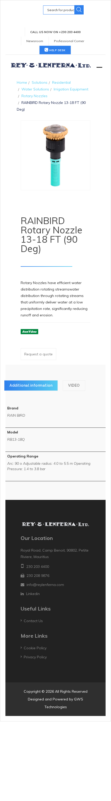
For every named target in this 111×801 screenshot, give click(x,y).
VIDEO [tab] (74, 385)
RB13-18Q (16, 439)
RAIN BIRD (16, 415)
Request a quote (38, 354)
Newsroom (34, 41)
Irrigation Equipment (71, 89)
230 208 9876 (38, 575)
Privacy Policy (35, 657)
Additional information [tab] (31, 385)
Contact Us (33, 621)
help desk (57, 50)
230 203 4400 (37, 566)
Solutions (39, 82)
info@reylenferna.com (45, 584)
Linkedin (33, 593)
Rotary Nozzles (34, 96)
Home (22, 82)
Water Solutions (35, 89)
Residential (61, 82)
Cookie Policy (35, 648)
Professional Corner (69, 41)
